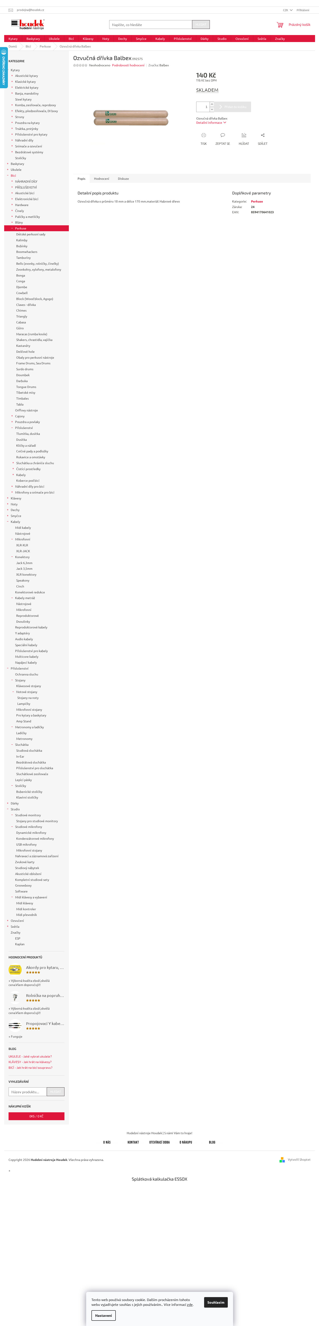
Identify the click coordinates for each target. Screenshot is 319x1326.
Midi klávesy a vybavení (31, 897)
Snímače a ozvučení (28, 146)
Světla (15, 926)
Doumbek (23, 375)
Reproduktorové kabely (31, 627)
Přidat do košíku (235, 107)
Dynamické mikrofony (31, 832)
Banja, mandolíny (27, 93)
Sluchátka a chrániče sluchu (35, 463)
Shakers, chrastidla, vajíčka (34, 340)
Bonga (20, 275)
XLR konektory (26, 574)
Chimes (21, 310)
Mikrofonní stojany (29, 709)
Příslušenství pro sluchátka (34, 768)
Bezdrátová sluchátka (31, 762)
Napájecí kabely (26, 662)
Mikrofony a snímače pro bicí (34, 492)
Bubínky (21, 246)
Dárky (15, 803)
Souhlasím (216, 1302)
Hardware (22, 205)
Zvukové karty (24, 862)
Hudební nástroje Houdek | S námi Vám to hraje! (159, 1133)
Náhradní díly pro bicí (29, 486)
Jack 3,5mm (24, 568)
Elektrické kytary (26, 87)
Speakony (22, 580)
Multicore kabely (26, 656)
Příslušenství (24, 428)
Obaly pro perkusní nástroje (35, 357)
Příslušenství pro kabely (31, 651)
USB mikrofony (26, 844)
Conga (20, 281)
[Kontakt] (133, 1141)
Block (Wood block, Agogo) (34, 299)
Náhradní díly (24, 140)
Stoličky (20, 158)
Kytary (15, 70)
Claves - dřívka (26, 305)
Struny (19, 117)
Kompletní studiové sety (32, 880)
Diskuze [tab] (123, 178)
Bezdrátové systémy (29, 152)
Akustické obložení (28, 874)
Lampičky (23, 703)
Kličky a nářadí (26, 445)
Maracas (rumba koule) (31, 334)
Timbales (22, 398)
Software (21, 891)
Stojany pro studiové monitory (37, 821)
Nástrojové (22, 533)
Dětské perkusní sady (30, 234)
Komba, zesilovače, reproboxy (35, 105)
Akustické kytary (26, 76)
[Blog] (212, 1141)
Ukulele (16, 169)
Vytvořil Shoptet (299, 1159)
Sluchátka (22, 744)
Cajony (20, 416)
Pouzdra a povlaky (27, 422)
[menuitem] (13, 38)
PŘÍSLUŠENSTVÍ (26, 187)
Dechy (15, 510)
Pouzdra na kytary (27, 123)
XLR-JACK (23, 551)
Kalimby (21, 240)
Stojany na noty (28, 698)
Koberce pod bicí (27, 480)
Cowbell (22, 293)
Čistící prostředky (28, 469)
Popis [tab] (81, 178)
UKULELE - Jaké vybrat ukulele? (30, 1056)
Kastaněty (23, 345)
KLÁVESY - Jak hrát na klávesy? (30, 1061)
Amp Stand (23, 721)
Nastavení (103, 1315)
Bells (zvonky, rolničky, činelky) (37, 263)
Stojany (20, 680)
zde (190, 1304)
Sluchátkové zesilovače (32, 774)
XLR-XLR (22, 545)
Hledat (201, 24)
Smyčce (16, 516)
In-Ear (20, 756)
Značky (15, 932)
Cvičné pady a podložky (32, 451)
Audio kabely (24, 639)
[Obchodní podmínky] (186, 1141)
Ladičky (21, 733)
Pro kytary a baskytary (31, 715)
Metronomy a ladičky (29, 727)
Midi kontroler (26, 909)
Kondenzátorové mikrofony (35, 838)
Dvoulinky (23, 621)
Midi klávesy (24, 903)
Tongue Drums (26, 387)
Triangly (21, 316)
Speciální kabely (26, 645)
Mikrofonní (22, 539)
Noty (14, 504)
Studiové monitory (28, 815)
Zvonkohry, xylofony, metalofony (38, 269)
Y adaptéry (22, 633)
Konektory (22, 557)
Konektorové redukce (30, 592)
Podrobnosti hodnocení (128, 65)
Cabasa (21, 322)
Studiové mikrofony (28, 827)
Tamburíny (23, 257)
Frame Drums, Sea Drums (33, 363)
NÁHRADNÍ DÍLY (26, 181)
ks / (36, 1116)
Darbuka (22, 381)
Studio (15, 809)
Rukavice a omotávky (30, 457)
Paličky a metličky (27, 217)
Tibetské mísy (25, 392)
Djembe (21, 287)
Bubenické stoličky (29, 791)
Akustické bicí (24, 193)
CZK (286, 10)
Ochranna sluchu (26, 674)
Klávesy (16, 498)
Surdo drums (24, 369)
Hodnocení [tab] (101, 178)
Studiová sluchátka (29, 750)
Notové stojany (26, 692)
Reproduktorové (27, 615)
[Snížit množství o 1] (212, 109)
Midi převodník (26, 915)
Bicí (13, 175)
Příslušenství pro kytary (31, 134)
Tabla (19, 404)
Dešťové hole (25, 351)
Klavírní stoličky (27, 797)
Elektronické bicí (26, 199)
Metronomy (24, 739)
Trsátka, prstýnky (26, 128)
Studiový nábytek (27, 868)
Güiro (20, 328)
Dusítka (21, 439)
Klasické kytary (25, 81)
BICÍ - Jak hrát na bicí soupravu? (30, 1067)
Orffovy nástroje (26, 410)
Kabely (21, 475)
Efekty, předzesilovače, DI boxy (36, 111)
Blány (19, 222)
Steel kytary (23, 99)
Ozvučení (17, 920)
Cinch (20, 586)
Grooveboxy (23, 885)
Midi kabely (23, 527)
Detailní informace (209, 122)
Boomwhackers (26, 252)
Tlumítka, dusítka (28, 434)
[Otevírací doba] (160, 1141)
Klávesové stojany (28, 686)
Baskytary (17, 164)
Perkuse (20, 228)
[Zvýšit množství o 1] (212, 104)
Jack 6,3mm (24, 563)
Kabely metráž (25, 598)
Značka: (158, 65)
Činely (19, 211)
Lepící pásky (23, 780)
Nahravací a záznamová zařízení (37, 856)
